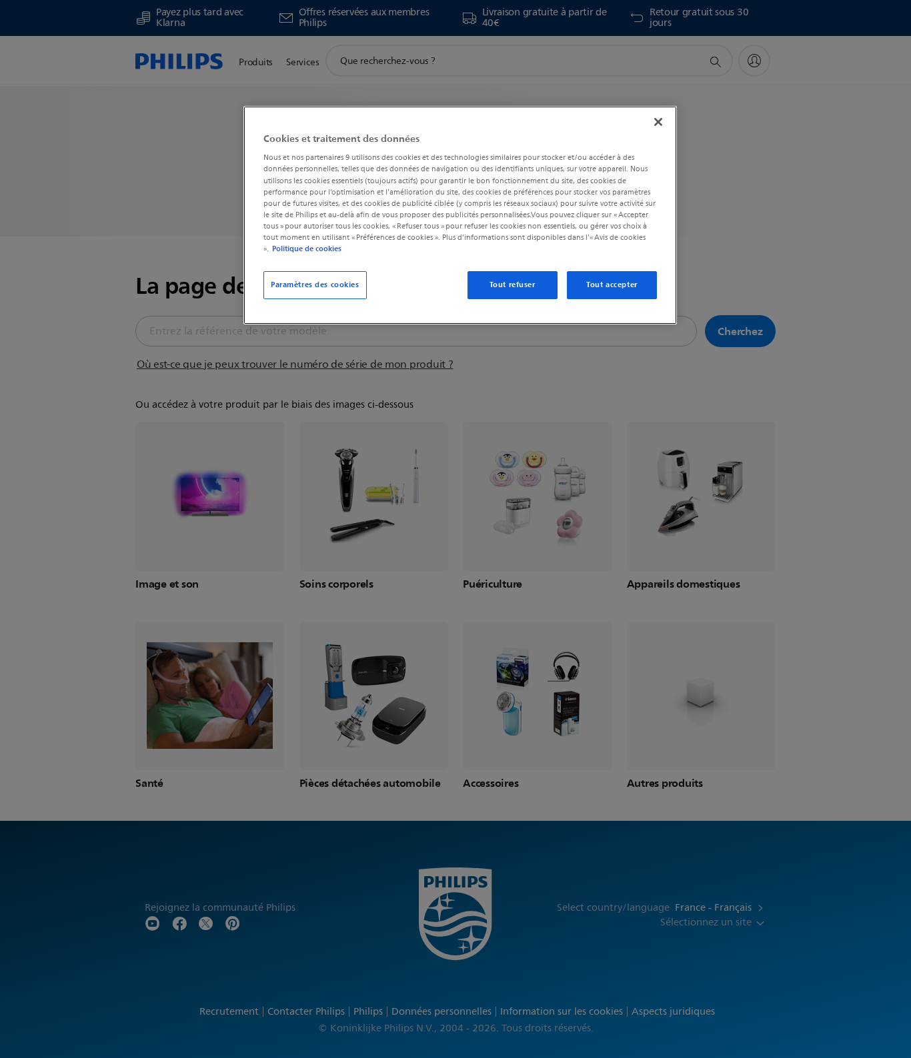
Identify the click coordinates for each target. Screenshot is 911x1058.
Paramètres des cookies (315, 284)
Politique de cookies (306, 248)
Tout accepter (611, 284)
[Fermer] (658, 122)
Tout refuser (513, 284)
